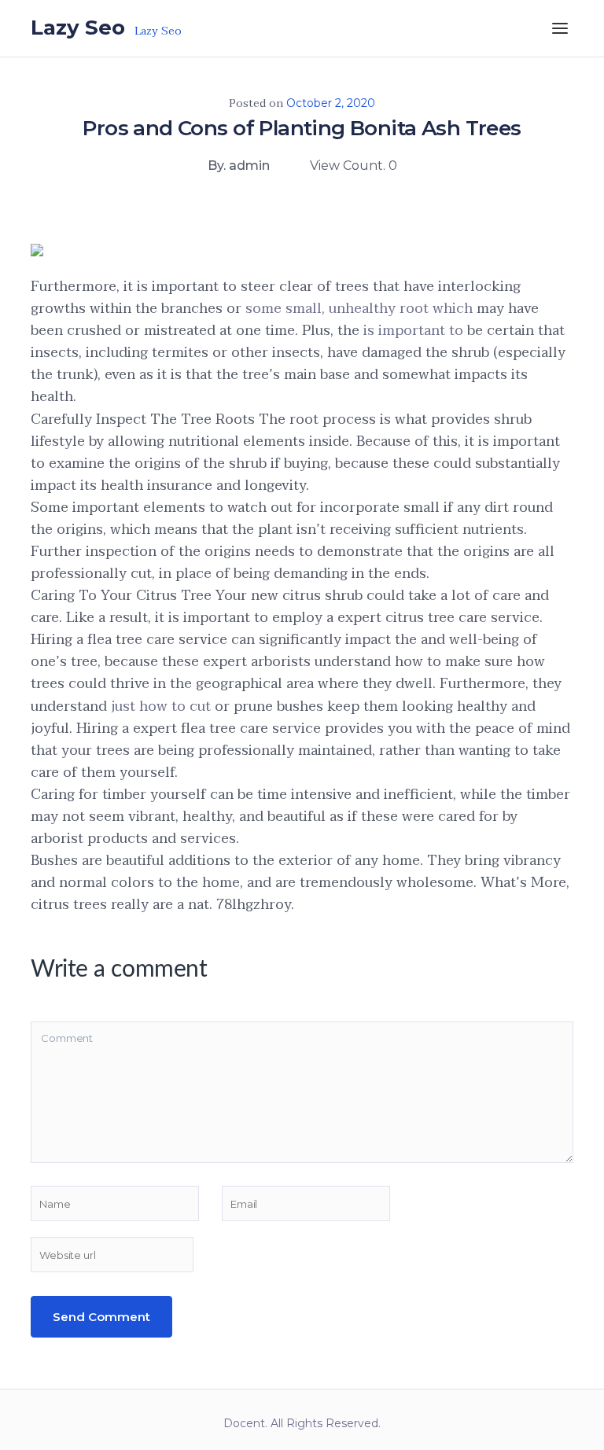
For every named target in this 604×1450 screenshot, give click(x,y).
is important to (415, 330)
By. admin (239, 165)
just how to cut (163, 706)
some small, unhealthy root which (359, 308)
